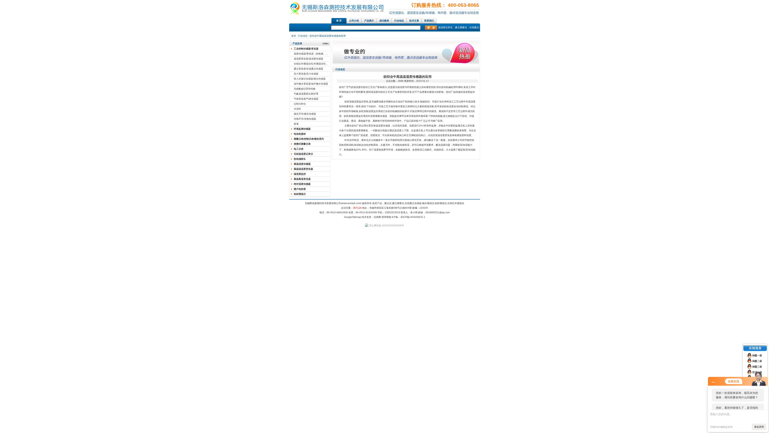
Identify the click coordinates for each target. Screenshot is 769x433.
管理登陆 (386, 217)
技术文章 (414, 20)
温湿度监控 (300, 174)
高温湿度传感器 (302, 164)
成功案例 (384, 20)
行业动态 (399, 20)
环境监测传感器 (302, 128)
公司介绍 (354, 20)
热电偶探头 (300, 159)
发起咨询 (759, 426)
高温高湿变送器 (302, 179)
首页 (293, 35)
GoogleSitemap (352, 217)
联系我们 (429, 20)
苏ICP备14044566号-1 (413, 217)
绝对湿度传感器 (302, 184)
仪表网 (377, 217)
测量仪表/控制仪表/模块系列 (309, 139)
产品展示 (369, 20)
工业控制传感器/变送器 (306, 48)
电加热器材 (300, 134)
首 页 (339, 20)
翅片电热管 (300, 189)
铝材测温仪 (300, 194)
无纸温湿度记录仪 (303, 154)
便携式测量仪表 (302, 144)
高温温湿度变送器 (303, 169)
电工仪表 (298, 149)
